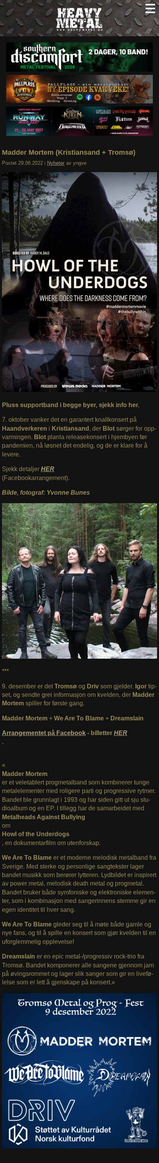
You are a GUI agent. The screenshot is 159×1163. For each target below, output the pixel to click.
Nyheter (55, 163)
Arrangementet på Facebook (44, 733)
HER (120, 733)
